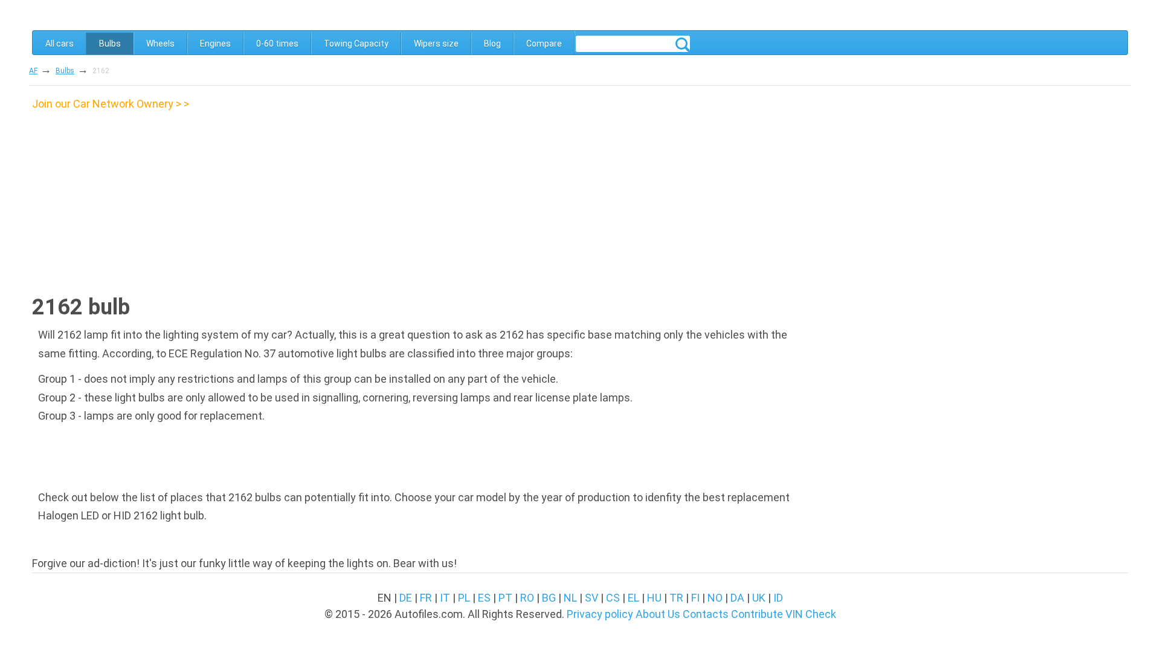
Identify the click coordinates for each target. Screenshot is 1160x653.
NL (570, 597)
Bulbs (110, 43)
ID (778, 597)
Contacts (706, 614)
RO (527, 597)
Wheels (160, 43)
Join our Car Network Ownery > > (110, 103)
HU (654, 597)
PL (464, 597)
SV (591, 597)
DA (737, 597)
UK (758, 597)
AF (33, 71)
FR (426, 597)
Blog (492, 43)
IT (445, 597)
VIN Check (810, 614)
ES (484, 597)
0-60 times (277, 43)
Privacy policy (600, 614)
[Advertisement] (133, 198)
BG (549, 597)
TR (676, 597)
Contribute (757, 614)
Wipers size (436, 43)
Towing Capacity (356, 43)
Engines (215, 43)
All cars (59, 43)
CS (613, 597)
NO (715, 597)
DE (405, 597)
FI (695, 597)
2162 (100, 71)
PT (505, 597)
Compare (544, 43)
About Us (658, 614)
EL (633, 597)
